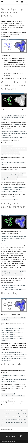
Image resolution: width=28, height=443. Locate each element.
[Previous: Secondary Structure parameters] (2, 436)
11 (1, 425)
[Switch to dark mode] (22, 1)
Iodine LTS (15, 2)
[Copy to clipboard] (26, 411)
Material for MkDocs (10, 441)
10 (1, 424)
